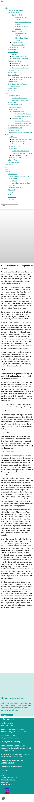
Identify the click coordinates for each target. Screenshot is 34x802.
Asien (6, 93)
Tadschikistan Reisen (15, 105)
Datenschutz (12, 197)
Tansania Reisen (13, 12)
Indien (14, 756)
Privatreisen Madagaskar (20, 65)
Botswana (4, 750)
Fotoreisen (8, 169)
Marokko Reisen (13, 91)
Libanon (4, 763)
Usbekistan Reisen (14, 95)
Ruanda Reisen (13, 72)
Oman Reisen (12, 148)
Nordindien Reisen (18, 111)
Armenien (20, 756)
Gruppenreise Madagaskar (20, 68)
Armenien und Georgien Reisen (18, 125)
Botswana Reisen (14, 86)
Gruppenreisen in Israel (19, 144)
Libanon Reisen (13, 160)
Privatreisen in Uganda (19, 56)
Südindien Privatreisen (22, 121)
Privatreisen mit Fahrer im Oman (22, 153)
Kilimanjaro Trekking (18, 45)
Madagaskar (16, 63)
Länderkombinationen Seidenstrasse (20, 132)
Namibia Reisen (13, 70)
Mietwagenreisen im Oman (20, 151)
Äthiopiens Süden (17, 79)
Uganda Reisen (13, 52)
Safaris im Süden (17, 31)
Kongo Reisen (12, 88)
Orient (6, 135)
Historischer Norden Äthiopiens (22, 77)
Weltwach (8, 167)
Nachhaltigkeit (12, 178)
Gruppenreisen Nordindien (24, 116)
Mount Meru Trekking (18, 47)
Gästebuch (11, 190)
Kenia (22, 746)
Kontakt (10, 192)
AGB (9, 194)
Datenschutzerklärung (9, 777)
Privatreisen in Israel (18, 141)
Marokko (11, 763)
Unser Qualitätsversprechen (21, 183)
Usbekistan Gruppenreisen (20, 100)
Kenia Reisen (12, 82)
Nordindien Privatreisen (23, 114)
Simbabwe (21, 748)
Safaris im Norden (17, 15)
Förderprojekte (6, 784)
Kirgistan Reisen (13, 102)
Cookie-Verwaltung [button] (8, 780)
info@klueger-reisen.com (10, 738)
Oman (22, 760)
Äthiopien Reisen (13, 75)
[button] (3, 798)
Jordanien (15, 760)
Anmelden (7, 715)
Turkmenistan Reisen (15, 128)
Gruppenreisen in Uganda (20, 58)
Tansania (9, 746)
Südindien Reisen (17, 118)
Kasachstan (26, 754)
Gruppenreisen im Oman (20, 155)
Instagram (11, 185)
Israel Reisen (12, 137)
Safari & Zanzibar (17, 42)
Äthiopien (29, 748)
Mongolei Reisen (13, 130)
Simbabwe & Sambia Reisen (17, 84)
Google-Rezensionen (15, 187)
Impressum (11, 199)
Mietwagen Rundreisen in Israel (22, 139)
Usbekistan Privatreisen (19, 98)
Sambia (13, 748)
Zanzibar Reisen (13, 49)
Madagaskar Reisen (14, 61)
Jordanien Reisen (14, 146)
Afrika (6, 8)
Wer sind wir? (12, 174)
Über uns (7, 171)
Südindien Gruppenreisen (23, 123)
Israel (9, 760)
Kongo (11, 750)
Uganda (14, 54)
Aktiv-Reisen (9, 164)
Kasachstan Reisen (14, 107)
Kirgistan (18, 754)
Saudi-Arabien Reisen (15, 158)
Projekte (14, 181)
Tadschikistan (6, 756)
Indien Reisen (12, 109)
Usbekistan (10, 754)
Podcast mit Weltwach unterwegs (18, 176)
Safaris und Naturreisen (15, 10)
